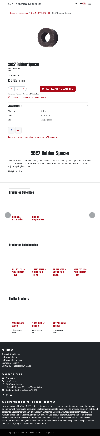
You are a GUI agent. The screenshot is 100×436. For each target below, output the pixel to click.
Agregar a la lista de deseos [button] (34, 97)
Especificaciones (15, 105)
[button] (58, 89)
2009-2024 (25, 432)
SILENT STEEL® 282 (40, 13)
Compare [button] (14, 97)
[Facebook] (11, 130)
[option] (50, 215)
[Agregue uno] (23, 88)
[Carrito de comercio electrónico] (76, 3)
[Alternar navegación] (89, 3)
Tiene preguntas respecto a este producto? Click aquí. (33, 137)
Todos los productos (19, 13)
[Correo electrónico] (18, 130)
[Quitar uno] (11, 88)
